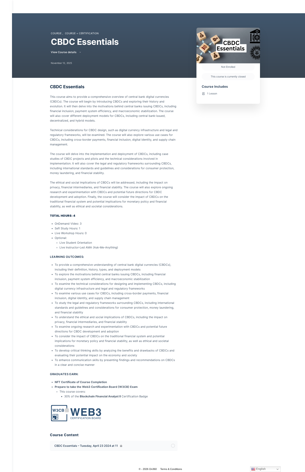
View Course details (64, 52)
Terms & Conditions (171, 469)
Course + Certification (82, 33)
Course (56, 33)
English (260, 468)
